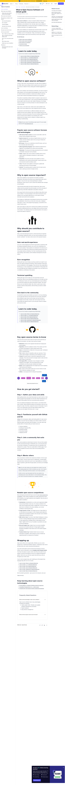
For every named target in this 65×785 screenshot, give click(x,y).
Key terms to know (23, 44)
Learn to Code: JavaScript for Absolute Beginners (31, 62)
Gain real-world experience (6, 20)
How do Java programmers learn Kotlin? (57, 36)
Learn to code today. (4, 9)
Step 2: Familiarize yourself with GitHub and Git (7, 36)
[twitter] (42, 625)
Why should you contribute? (25, 42)
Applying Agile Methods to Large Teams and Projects (57, 20)
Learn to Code (23, 6)
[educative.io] (5, 3)
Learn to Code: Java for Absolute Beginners (29, 60)
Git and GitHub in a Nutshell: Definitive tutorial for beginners (31, 585)
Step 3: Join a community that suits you (7, 39)
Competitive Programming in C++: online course (29, 587)
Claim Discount (37, 780)
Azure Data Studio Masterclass (57, 22)
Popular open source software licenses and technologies (7, 14)
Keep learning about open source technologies (7, 47)
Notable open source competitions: (7, 43)
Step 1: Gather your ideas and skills (7, 33)
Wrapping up (3, 44)
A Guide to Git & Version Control (40, 550)
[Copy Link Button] (47, 625)
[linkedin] (44, 625)
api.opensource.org (29, 123)
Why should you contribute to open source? (6, 18)
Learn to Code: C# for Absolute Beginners (29, 59)
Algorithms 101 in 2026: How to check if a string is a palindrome (57, 33)
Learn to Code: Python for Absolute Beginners (30, 56)
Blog (19, 6)
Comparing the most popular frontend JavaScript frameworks (31, 588)
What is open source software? (6, 11)
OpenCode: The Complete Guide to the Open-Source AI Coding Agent (57, 17)
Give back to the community (6, 26)
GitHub (18, 419)
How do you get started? (5, 31)
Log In (55, 3)
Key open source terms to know (6, 29)
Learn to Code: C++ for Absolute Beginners (29, 57)
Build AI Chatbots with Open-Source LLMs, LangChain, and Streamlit (56, 13)
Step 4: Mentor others (5, 41)
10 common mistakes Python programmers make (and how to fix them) (57, 29)
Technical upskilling (5, 24)
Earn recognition (4, 22)
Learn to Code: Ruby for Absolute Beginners (29, 63)
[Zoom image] (32, 72)
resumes (30, 265)
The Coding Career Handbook (56, 10)
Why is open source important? (6, 15)
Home (17, 6)
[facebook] (40, 625)
